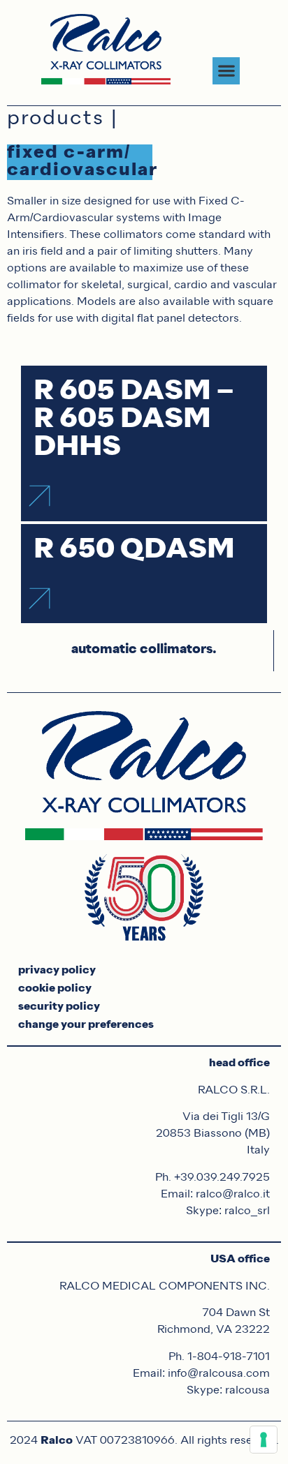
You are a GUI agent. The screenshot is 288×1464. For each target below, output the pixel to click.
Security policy (59, 1007)
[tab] (144, 650)
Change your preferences (86, 1025)
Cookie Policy (55, 988)
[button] (226, 70)
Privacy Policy (57, 970)
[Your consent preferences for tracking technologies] (263, 1439)
